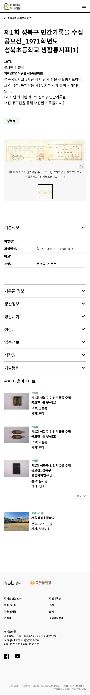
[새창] (16, 401)
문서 (21, 67)
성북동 (11, 121)
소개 (51, 605)
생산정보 (11, 304)
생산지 (9, 329)
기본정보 (11, 227)
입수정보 (11, 342)
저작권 (9, 355)
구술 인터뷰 (10, 611)
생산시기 (11, 316)
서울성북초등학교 (43, 517)
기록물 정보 (14, 291)
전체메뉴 (84, 6)
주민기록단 (55, 598)
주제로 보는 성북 (13, 598)
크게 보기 (81, 166)
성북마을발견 (56, 618)
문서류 (8, 67)
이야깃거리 (10, 605)
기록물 (7, 618)
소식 (51, 611)
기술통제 (11, 368)
